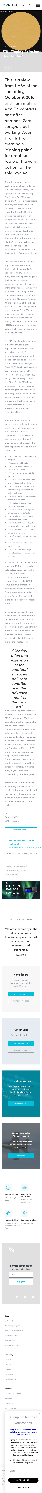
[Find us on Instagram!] (25, 1292)
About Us (8, 1355)
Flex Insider (9, 1370)
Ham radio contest (12, 870)
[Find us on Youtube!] (33, 1292)
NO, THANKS (23, 1487)
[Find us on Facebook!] (9, 1292)
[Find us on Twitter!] (17, 1292)
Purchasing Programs (13, 1321)
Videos (7, 1409)
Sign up (21, 1277)
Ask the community (21, 990)
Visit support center (21, 997)
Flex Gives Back (10, 1375)
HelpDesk (8, 1394)
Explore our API (21, 1099)
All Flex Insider (10, 46)
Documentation (10, 1404)
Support (8, 1384)
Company (9, 1350)
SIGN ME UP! (23, 1480)
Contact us (9, 1365)
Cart (30, 5)
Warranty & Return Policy (14, 1326)
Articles (7, 68)
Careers (8, 1360)
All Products (9, 1316)
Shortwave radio (11, 874)
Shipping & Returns (12, 1341)
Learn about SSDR (21, 1046)
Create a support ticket (13, 1389)
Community (9, 1399)
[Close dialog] (39, 1413)
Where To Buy (10, 1336)
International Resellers (13, 1331)
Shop (7, 1311)
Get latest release (21, 1039)
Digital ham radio (20, 866)
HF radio (23, 870)
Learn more (21, 1152)
